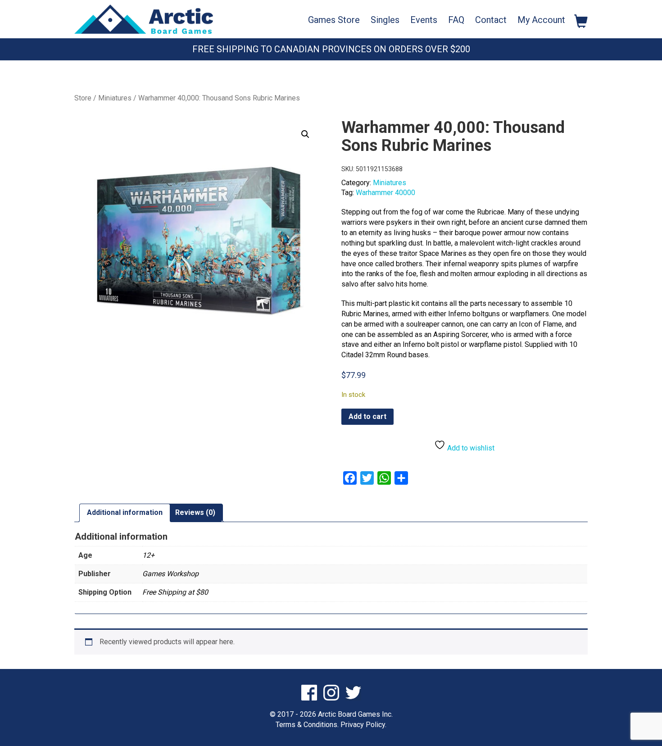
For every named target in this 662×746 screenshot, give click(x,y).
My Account (541, 19)
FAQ (456, 19)
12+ (148, 555)
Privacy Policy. (363, 724)
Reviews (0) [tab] (195, 512)
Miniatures (114, 98)
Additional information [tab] (125, 512)
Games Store (334, 19)
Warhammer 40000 (385, 192)
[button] (305, 134)
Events (423, 19)
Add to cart (367, 416)
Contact (491, 19)
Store (82, 98)
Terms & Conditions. (307, 724)
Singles (385, 19)
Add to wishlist (469, 448)
